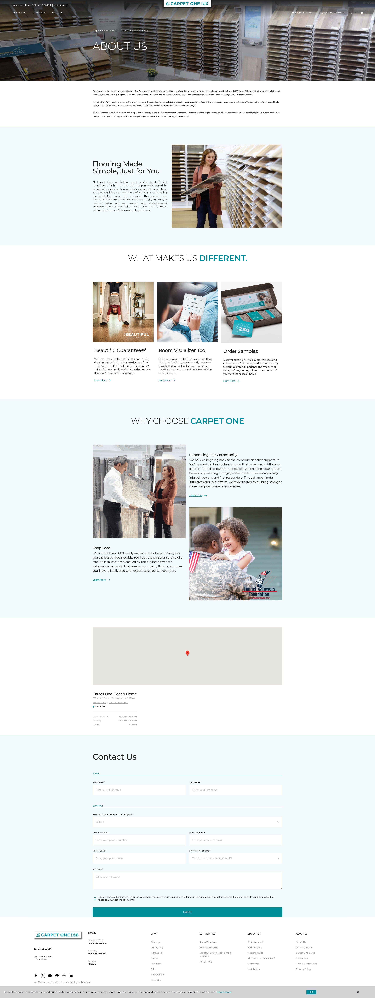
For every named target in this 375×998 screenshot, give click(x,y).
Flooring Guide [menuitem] (255, 953)
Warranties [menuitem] (253, 963)
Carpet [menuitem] (154, 958)
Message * (98, 869)
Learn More (100, 380)
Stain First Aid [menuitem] (255, 947)
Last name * (195, 782)
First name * (99, 782)
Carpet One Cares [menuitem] (305, 953)
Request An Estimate (331, 12)
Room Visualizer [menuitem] (208, 942)
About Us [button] (57, 12)
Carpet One (99, 30)
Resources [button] (38, 12)
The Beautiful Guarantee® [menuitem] (261, 958)
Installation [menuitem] (254, 969)
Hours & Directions (301, 12)
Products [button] (19, 12)
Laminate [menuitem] (156, 963)
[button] (350, 13)
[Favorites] (356, 13)
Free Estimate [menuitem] (158, 974)
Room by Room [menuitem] (304, 947)
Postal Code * (99, 851)
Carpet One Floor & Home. (56, 982)
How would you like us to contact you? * (113, 815)
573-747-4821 (61, 5)
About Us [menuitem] (301, 942)
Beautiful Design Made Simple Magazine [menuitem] (215, 954)
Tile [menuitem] (153, 969)
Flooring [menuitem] (155, 942)
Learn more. (224, 992)
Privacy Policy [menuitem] (303, 969)
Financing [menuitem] (156, 980)
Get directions (118, 702)
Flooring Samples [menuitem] (208, 947)
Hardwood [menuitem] (156, 953)
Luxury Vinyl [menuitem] (157, 947)
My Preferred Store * (199, 851)
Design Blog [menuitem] (205, 961)
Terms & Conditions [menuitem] (306, 963)
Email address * (197, 833)
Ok (311, 992)
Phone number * (101, 833)
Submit (187, 912)
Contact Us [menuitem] (302, 958)
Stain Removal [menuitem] (255, 942)
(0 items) (362, 13)
